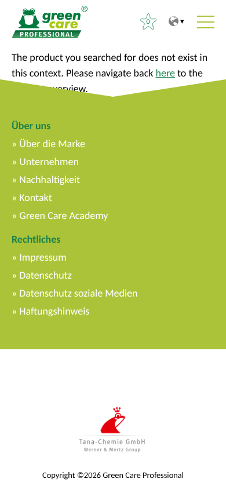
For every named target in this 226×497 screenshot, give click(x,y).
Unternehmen (49, 161)
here (165, 73)
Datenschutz (45, 275)
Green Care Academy (63, 215)
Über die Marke (52, 143)
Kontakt (35, 197)
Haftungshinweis (54, 311)
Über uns (31, 125)
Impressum (42, 257)
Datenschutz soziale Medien (78, 293)
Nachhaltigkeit (49, 179)
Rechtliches (36, 239)
